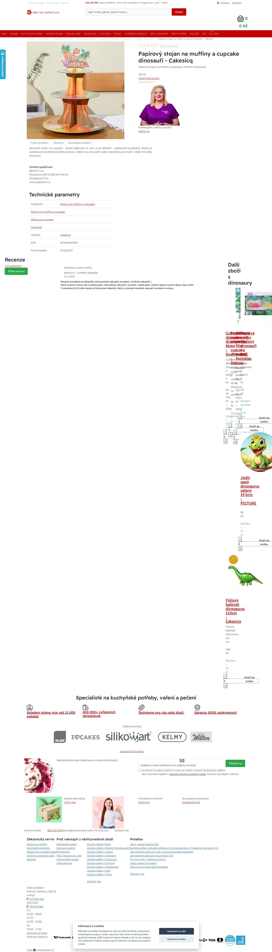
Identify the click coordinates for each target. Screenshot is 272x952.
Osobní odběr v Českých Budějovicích (108, 848)
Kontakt (65, 2)
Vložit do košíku (249, 679)
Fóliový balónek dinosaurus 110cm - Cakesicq (235, 610)
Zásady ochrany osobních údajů (188, 774)
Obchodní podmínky (38, 848)
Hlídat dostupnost (148, 78)
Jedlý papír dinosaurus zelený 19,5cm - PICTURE (250, 490)
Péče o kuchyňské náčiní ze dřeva (149, 866)
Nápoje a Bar (73, 33)
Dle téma (214, 33)
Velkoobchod (53, 2)
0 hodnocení (169, 46)
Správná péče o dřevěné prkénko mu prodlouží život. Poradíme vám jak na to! (174, 848)
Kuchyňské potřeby (32, 33)
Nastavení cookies (176, 939)
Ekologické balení (67, 844)
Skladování (89, 33)
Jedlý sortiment (159, 33)
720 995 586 (36, 906)
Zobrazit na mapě (37, 933)
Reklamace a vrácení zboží (42, 851)
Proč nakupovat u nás (69, 855)
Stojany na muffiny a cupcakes (77, 204)
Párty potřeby (179, 33)
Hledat (179, 12)
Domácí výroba (54, 33)
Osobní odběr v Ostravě (100, 863)
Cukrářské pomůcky (135, 33)
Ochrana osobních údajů (41, 855)
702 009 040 (36, 899)
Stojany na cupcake (42, 219)
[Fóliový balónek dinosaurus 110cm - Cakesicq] (245, 574)
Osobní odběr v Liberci (100, 851)
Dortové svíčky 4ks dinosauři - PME (249, 343)
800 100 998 (55, 830)
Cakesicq (65, 234)
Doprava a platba (36, 2)
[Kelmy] (172, 737)
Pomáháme (63, 851)
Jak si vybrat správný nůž (144, 844)
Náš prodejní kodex (68, 859)
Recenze (58, 142)
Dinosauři (36, 227)
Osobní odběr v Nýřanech (101, 855)
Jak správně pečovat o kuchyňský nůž (151, 855)
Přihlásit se (235, 763)
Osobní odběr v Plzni (99, 870)
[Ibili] (60, 737)
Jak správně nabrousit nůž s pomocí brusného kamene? (161, 851)
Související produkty (79, 142)
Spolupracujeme (66, 848)
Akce (4, 33)
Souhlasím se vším (176, 931)
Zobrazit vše (94, 881)
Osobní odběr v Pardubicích (103, 866)
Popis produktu (40, 142)
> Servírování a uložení (85, 38)
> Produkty (43, 38)
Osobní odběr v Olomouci (102, 859)
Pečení (117, 33)
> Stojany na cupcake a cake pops (115, 38)
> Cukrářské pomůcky (62, 38)
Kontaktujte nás (191, 802)
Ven (204, 33)
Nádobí (14, 33)
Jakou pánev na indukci (143, 863)
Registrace (237, 2)
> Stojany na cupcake (144, 38)
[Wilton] (201, 737)
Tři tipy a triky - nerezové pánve (147, 859)
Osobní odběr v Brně (99, 844)
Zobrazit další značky (132, 751)
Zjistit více (70, 802)
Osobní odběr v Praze (99, 874)
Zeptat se (144, 131)
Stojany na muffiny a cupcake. (48, 211)
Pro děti (194, 33)
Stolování (105, 33)
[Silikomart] (129, 737)
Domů (32, 38)
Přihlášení (224, 2)
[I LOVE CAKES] (85, 737)
